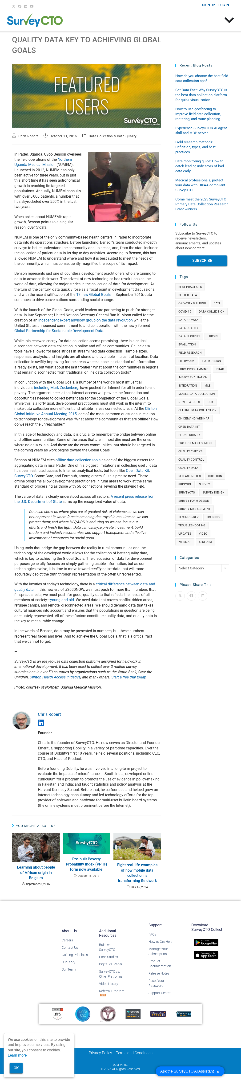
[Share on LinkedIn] (202, 596)
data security (189, 336)
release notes (189, 476)
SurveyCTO (23, 476)
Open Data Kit (137, 470)
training (213, 517)
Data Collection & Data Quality (113, 136)
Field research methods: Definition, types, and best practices (195, 147)
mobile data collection (196, 394)
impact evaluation (193, 377)
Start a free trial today (128, 677)
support (185, 484)
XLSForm (205, 542)
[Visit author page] (21, 720)
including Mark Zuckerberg (56, 387)
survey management (194, 509)
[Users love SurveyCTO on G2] (57, 1013)
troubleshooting (191, 525)
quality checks (190, 451)
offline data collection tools (78, 460)
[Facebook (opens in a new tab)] (20, 6)
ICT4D (220, 369)
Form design (211, 361)
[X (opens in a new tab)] (14, 6)
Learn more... (18, 1055)
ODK (210, 402)
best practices (190, 287)
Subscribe (202, 260)
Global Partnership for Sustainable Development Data (58, 331)
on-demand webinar (193, 418)
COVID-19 (184, 311)
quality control (191, 459)
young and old (62, 600)
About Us (69, 931)
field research (190, 352)
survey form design (193, 500)
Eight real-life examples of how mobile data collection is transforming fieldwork (137, 873)
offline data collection (197, 410)
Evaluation (187, 344)
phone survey (189, 435)
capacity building (192, 303)
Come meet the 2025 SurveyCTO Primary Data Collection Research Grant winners (201, 204)
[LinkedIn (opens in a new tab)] (25, 6)
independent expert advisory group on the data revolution (85, 320)
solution (215, 476)
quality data (188, 468)
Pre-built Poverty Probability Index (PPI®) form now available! (86, 864)
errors (213, 336)
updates (184, 533)
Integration (187, 385)
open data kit (189, 426)
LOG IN (223, 5)
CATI (217, 303)
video (203, 533)
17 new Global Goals (93, 294)
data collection (212, 311)
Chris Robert (28, 136)
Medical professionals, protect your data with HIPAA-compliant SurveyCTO (200, 185)
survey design (213, 492)
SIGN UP (208, 5)
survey (204, 484)
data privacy (188, 319)
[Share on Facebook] (191, 596)
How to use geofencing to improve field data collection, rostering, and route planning (198, 114)
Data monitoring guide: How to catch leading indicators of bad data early (199, 166)
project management (195, 443)
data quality (188, 328)
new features (189, 402)
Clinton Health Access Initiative (55, 677)
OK (16, 1068)
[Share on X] (180, 596)
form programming (193, 369)
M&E (207, 385)
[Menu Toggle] (229, 20)
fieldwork (186, 361)
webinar (184, 542)
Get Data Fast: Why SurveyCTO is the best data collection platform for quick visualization (201, 95)
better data (187, 295)
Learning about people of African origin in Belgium (36, 872)
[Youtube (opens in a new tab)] (31, 6)
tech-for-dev (188, 517)
